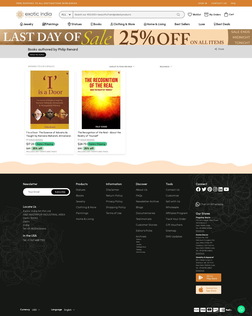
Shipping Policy (116, 207)
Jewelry (80, 201)
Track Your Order (176, 219)
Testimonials (143, 219)
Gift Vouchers (174, 224)
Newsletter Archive (147, 201)
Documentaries (145, 213)
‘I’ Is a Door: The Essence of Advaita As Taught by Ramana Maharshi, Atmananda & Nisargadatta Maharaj (49, 135)
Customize (172, 195)
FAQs (139, 195)
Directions (200, 231)
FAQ (233, 3)
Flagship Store (203, 217)
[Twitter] (204, 190)
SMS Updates (174, 236)
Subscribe (60, 191)
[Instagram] (215, 190)
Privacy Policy (114, 201)
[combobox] (124, 14)
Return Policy (114, 195)
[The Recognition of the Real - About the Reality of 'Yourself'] (101, 128)
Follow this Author (37, 55)
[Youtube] (226, 190)
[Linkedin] (220, 190)
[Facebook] (198, 190)
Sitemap (171, 230)
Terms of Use (113, 213)
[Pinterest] (210, 190)
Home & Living (85, 219)
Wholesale (172, 207)
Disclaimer (112, 189)
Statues (80, 189)
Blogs (139, 207)
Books (80, 195)
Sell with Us (173, 201)
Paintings (82, 213)
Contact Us (172, 189)
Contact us (219, 3)
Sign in (202, 3)
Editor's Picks (144, 230)
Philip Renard (36, 140)
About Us (141, 189)
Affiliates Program (177, 213)
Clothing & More (86, 207)
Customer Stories (146, 224)
